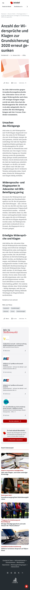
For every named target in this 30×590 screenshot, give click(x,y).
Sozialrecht (6, 308)
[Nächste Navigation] (27, 6)
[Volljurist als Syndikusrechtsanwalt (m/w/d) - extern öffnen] (25, 372)
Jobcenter (5, 311)
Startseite (3, 14)
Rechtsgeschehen (21, 14)
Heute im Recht (11, 14)
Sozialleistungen (15, 308)
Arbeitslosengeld (21, 311)
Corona (12, 311)
